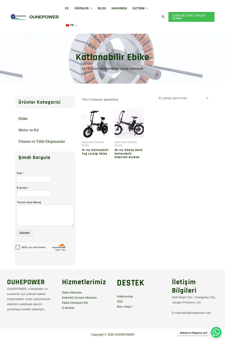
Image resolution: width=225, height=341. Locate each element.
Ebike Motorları (72, 292)
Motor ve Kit (28, 130)
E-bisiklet (68, 308)
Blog (102, 8)
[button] (90, 8)
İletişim (138, 8)
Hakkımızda (125, 296)
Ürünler (82, 8)
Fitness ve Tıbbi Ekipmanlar (41, 141)
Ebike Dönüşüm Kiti (75, 302)
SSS (120, 301)
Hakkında (119, 8)
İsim (20, 173)
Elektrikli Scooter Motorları (79, 297)
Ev (67, 8)
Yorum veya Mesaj (29, 202)
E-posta (23, 187)
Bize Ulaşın (124, 306)
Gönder (25, 233)
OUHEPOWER (44, 16)
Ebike (23, 118)
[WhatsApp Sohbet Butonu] (216, 332)
